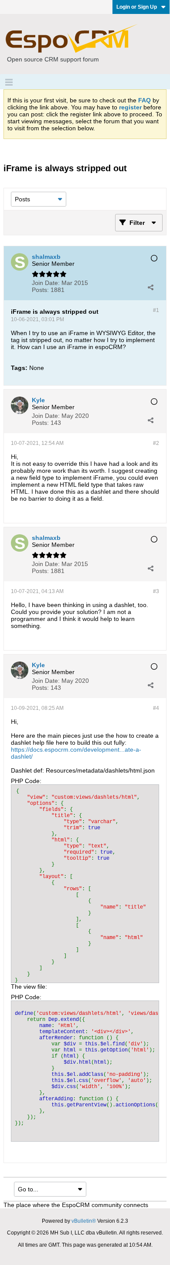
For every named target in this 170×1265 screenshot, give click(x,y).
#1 (156, 310)
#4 (156, 708)
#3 (156, 591)
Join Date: (46, 282)
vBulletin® (83, 1221)
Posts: (40, 289)
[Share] (150, 287)
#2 (156, 443)
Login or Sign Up (136, 7)
